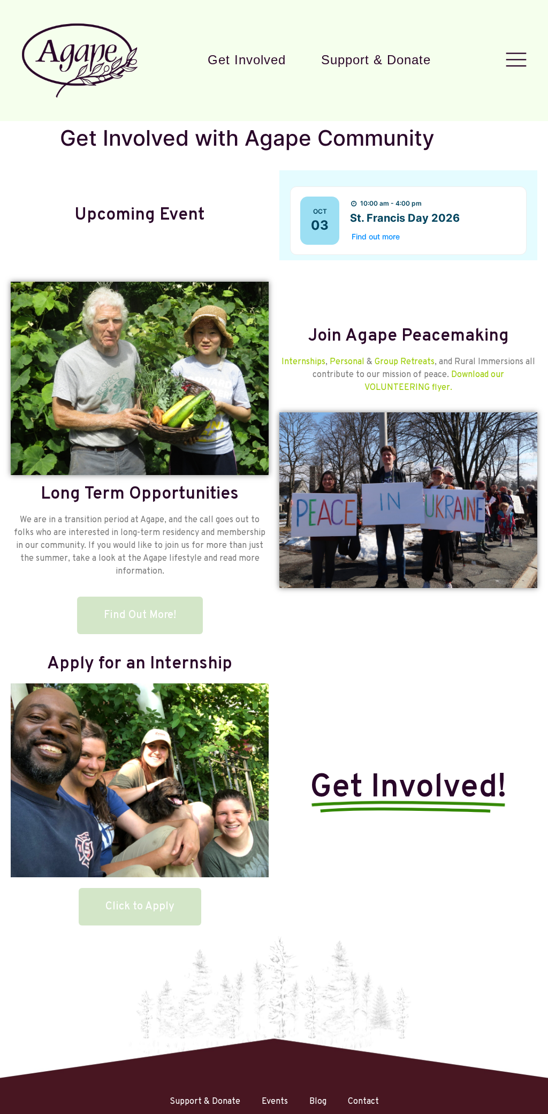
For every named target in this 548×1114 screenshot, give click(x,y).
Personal (347, 362)
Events (275, 1101)
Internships (303, 362)
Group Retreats (405, 362)
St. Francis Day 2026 (405, 218)
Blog (317, 1101)
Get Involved (247, 60)
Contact (363, 1101)
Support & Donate (376, 60)
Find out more (376, 236)
